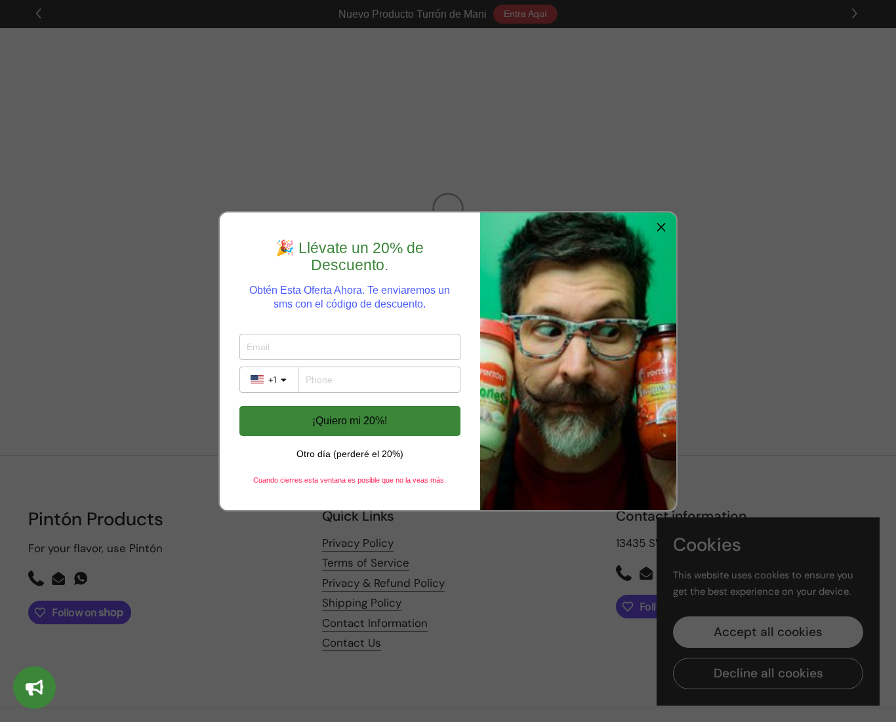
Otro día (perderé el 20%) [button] (349, 453)
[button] (661, 227)
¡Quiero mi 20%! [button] (349, 420)
